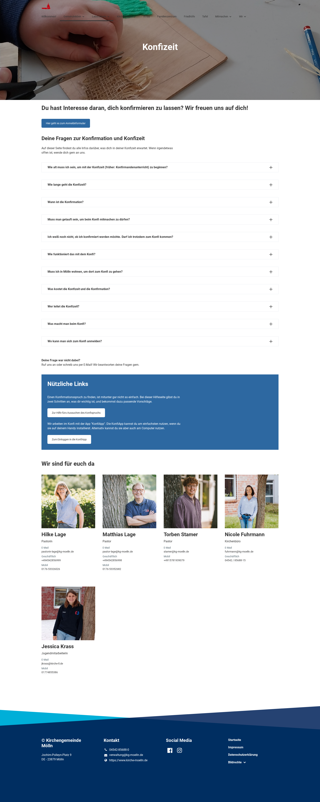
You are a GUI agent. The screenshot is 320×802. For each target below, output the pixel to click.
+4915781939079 (174, 560)
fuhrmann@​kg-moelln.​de (239, 551)
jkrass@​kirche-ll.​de (52, 663)
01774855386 (49, 672)
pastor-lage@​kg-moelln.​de (118, 551)
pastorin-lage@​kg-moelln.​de (57, 551)
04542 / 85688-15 (235, 560)
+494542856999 (51, 560)
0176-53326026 (50, 568)
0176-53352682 (112, 568)
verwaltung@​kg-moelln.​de (126, 755)
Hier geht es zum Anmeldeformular (66, 123)
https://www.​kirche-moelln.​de (128, 760)
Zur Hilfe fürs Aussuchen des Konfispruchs (76, 412)
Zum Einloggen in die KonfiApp (69, 439)
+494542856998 (112, 560)
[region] (160, 578)
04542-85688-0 (119, 749)
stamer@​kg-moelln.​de (176, 551)
